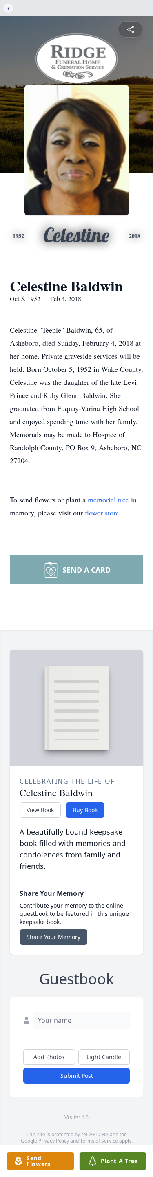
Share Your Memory (53, 937)
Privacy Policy (53, 1140)
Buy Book (85, 810)
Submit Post (76, 1075)
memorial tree (108, 499)
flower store (102, 512)
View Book (40, 810)
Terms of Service (99, 1140)
